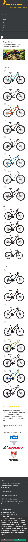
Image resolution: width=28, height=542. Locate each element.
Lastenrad (4, 17)
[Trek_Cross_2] (14, 176)
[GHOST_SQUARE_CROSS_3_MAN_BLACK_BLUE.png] (14, 276)
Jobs (10, 7)
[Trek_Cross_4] (14, 143)
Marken (4, 34)
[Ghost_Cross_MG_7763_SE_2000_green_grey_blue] (14, 346)
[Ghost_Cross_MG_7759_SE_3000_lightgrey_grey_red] (14, 361)
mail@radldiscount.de (11, 495)
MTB (3, 27)
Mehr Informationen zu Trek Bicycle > (12, 406)
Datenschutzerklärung (22, 7)
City (3, 22)
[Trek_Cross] (14, 193)
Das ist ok (20, 539)
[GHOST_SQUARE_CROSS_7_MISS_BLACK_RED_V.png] (14, 293)
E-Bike (3, 11)
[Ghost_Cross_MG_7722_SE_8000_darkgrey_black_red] (14, 391)
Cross (3, 30)
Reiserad (4, 14)
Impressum (14, 7)
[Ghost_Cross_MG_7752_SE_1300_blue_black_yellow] (14, 376)
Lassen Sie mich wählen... (7, 536)
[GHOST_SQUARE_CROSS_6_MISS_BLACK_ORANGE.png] (14, 328)
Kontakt (7, 7)
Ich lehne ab (7, 539)
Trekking (4, 25)
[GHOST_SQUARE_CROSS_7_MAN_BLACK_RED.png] (14, 311)
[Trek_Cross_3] (14, 159)
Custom (4, 19)
